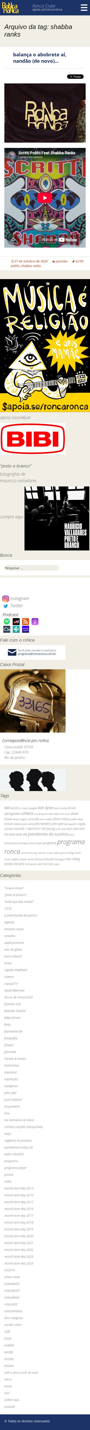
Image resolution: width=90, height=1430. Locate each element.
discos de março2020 (18, 997)
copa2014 (11, 983)
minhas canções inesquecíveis (23, 1127)
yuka (56, 864)
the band (39, 859)
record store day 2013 (18, 1188)
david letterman (14, 990)
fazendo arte (12, 1004)
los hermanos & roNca (19, 1120)
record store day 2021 (18, 1243)
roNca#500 (11, 1290)
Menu (84, 7)
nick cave (61, 828)
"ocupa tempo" (14, 888)
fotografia (10, 1038)
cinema (9, 977)
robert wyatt (59, 852)
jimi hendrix (43, 823)
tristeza (9, 1366)
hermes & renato (15, 1058)
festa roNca (61, 819)
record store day (29, 852)
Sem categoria (13, 1318)
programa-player (15, 1168)
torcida (9, 1359)
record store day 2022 (18, 1250)
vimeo (8, 1386)
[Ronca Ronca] (10, 8)
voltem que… (12, 1400)
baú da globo (13, 949)
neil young (48, 828)
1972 (7, 908)
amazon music (14, 929)
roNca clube (12, 1277)
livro (7, 1113)
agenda (9, 922)
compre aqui (11, 517)
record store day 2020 (18, 1236)
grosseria (10, 1052)
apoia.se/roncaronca (47, 9)
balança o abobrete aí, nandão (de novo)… (39, 57)
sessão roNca (13, 1325)
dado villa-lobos (62, 813)
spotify (8, 1352)
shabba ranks (31, 266)
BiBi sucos (11, 808)
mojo (7, 1134)
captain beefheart (15, 970)
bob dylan (46, 807)
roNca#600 (11, 1297)
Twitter (16, 606)
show (7, 1338)
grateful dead (76, 819)
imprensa (10, 1072)
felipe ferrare (12, 1018)
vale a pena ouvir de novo (21, 1372)
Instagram (19, 598)
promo (8, 1174)
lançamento (12, 1106)
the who (19, 864)
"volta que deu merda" (19, 902)
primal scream (35, 843)
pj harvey (22, 843)
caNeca (27, 813)
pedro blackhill (13, 1154)
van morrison (45, 864)
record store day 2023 (18, 1256)
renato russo (45, 852)
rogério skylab (19, 859)
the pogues (59, 859)
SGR (7, 1331)
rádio (7, 1181)
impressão (11, 1079)
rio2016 (9, 1270)
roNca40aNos (13, 1311)
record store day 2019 (18, 1229)
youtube (61, 261)
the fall (49, 859)
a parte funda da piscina (20, 915)
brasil (8, 963)
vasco (8, 1379)
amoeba (9, 936)
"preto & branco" (15, 895)
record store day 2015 (18, 1202)
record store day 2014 (18, 1195)
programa (49, 843)
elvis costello (46, 819)
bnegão (33, 808)
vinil (6, 1393)
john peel (57, 824)
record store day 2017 (18, 1215)
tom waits (30, 864)
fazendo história (15, 1011)
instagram (11, 1086)
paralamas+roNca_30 (18, 1147)
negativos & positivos (18, 1140)
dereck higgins (20, 819)
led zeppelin (70, 824)
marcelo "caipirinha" (27, 828)
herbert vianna (13, 824)
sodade (9, 1345)
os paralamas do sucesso (45, 834)
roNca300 (10, 1304)
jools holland (12, 1099)
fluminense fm (13, 1031)
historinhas (11, 1065)
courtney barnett (43, 814)
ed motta (33, 819)
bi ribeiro (23, 808)
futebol (8, 1045)
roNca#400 (11, 1284)
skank (30, 859)
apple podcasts (14, 942)
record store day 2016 (18, 1209)
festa (7, 1024)
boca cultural (13, 956)
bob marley (60, 808)
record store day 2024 (18, 1263)
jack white (28, 824)
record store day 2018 (18, 1222)
